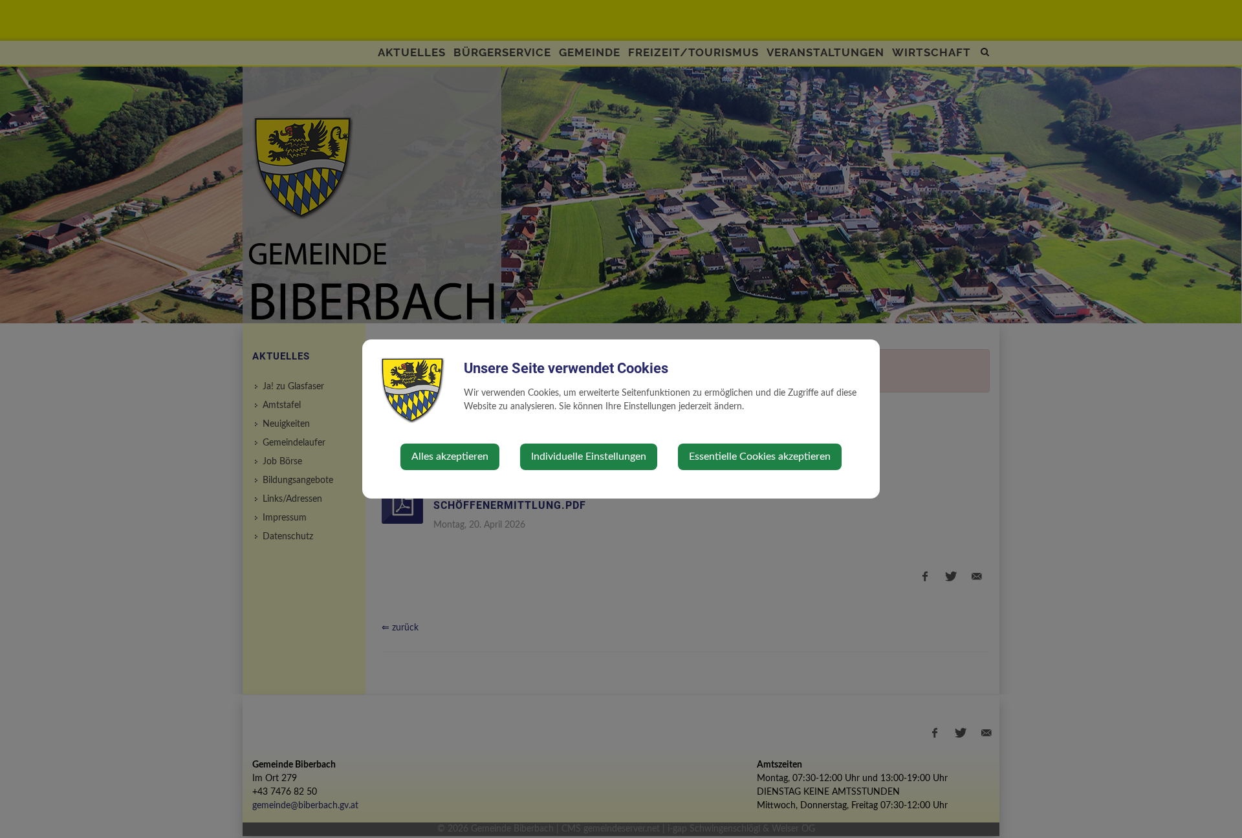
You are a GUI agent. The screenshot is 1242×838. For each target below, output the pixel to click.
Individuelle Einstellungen (588, 456)
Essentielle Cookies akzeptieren (760, 456)
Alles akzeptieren (449, 456)
